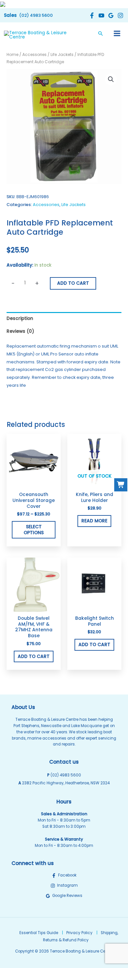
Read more (94, 521)
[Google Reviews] (110, 15)
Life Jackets (62, 54)
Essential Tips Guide (38, 932)
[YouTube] (100, 15)
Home (12, 54)
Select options (34, 530)
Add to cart (73, 283)
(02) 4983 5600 (66, 775)
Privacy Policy (79, 932)
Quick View (34, 483)
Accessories (34, 54)
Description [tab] (20, 318)
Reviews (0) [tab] (20, 331)
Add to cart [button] (34, 656)
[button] (28, 15)
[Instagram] (119, 15)
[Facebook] (91, 15)
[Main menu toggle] (117, 33)
